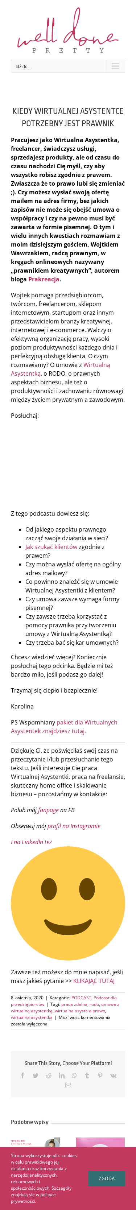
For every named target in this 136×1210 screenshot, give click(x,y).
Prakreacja (43, 279)
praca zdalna (74, 1004)
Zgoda (107, 1178)
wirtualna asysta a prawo (80, 1011)
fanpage (48, 810)
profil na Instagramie (74, 826)
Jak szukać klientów (51, 547)
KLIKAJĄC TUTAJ (94, 981)
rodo (94, 1004)
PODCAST (81, 998)
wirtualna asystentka (32, 1017)
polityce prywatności (33, 1198)
